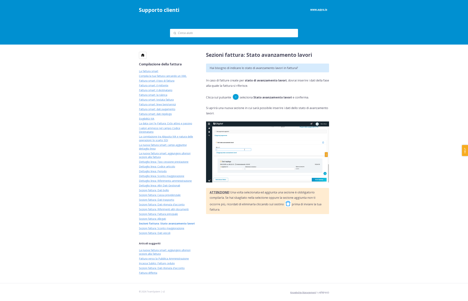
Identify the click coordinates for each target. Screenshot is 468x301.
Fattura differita (148, 273)
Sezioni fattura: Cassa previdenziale (160, 195)
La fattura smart (148, 71)
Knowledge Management (303, 292)
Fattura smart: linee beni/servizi (157, 104)
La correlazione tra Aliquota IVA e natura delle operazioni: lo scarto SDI (166, 138)
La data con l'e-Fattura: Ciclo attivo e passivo (165, 123)
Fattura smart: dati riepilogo (155, 114)
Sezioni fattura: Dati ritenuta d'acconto (162, 204)
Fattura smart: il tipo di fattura (156, 80)
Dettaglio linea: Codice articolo (157, 166)
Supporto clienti (159, 9)
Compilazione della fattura (160, 64)
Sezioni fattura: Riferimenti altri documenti (164, 209)
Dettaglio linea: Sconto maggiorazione (161, 176)
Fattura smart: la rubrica (153, 95)
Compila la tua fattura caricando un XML (163, 76)
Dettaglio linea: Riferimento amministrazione (165, 180)
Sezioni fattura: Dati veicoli (154, 233)
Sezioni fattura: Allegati (152, 218)
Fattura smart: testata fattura (156, 99)
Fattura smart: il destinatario (155, 90)
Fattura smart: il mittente (153, 85)
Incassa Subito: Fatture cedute (157, 263)
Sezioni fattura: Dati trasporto (156, 199)
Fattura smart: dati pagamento (157, 109)
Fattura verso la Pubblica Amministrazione (164, 258)
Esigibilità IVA (146, 118)
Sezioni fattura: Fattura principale (158, 214)
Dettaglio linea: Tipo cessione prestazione (163, 161)
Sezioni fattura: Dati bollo (154, 190)
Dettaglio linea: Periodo (153, 171)
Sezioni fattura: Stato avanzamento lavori (167, 223)
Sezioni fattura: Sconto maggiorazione (161, 228)
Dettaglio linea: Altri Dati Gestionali (159, 185)
